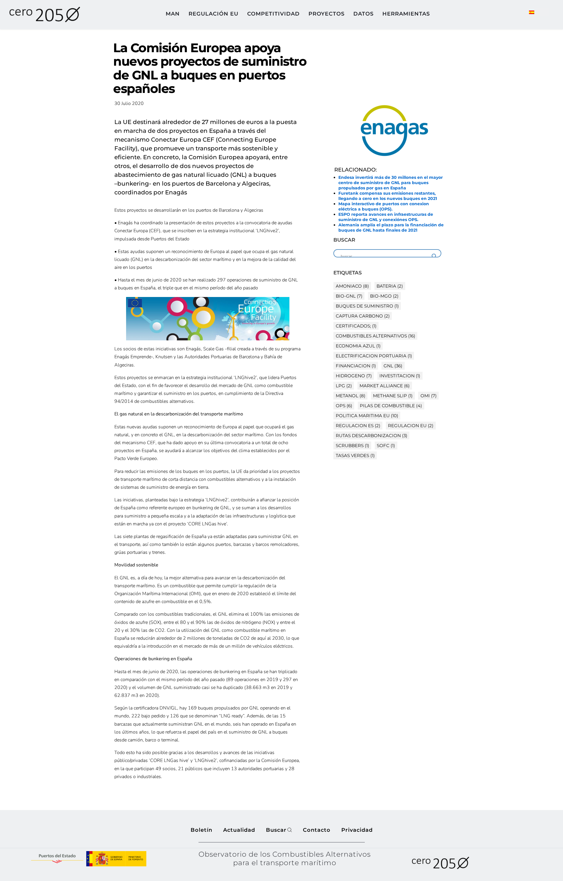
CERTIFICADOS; (356, 326)
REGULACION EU (410, 425)
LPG (344, 385)
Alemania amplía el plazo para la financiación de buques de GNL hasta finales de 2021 (391, 227)
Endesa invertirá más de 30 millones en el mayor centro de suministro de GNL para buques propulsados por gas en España (390, 183)
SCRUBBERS (352, 445)
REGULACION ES (358, 425)
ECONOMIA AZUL (358, 346)
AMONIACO (352, 286)
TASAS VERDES (355, 455)
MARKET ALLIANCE (384, 385)
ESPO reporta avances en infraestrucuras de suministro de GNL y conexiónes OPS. (385, 217)
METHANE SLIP (393, 395)
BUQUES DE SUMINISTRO (367, 306)
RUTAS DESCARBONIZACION (371, 435)
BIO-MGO (384, 296)
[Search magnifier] (434, 256)
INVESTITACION (399, 375)
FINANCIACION (356, 366)
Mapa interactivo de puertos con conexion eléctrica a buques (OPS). (383, 206)
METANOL (350, 395)
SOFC (386, 445)
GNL (393, 366)
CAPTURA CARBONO (363, 316)
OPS (344, 405)
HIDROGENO (354, 375)
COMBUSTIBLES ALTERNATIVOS (375, 336)
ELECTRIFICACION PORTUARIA (374, 356)
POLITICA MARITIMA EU (367, 415)
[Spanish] (534, 12)
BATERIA (390, 286)
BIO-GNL (349, 296)
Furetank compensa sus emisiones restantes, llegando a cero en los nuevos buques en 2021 (387, 196)
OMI (428, 395)
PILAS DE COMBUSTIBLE (391, 405)
